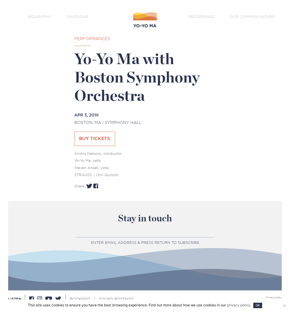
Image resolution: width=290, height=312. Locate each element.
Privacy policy (274, 297)
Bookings (80, 299)
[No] (284, 305)
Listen (15, 299)
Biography (39, 17)
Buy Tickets (94, 138)
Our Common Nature (252, 17)
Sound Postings (116, 299)
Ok (258, 305)
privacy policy (238, 305)
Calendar (77, 17)
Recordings (201, 17)
